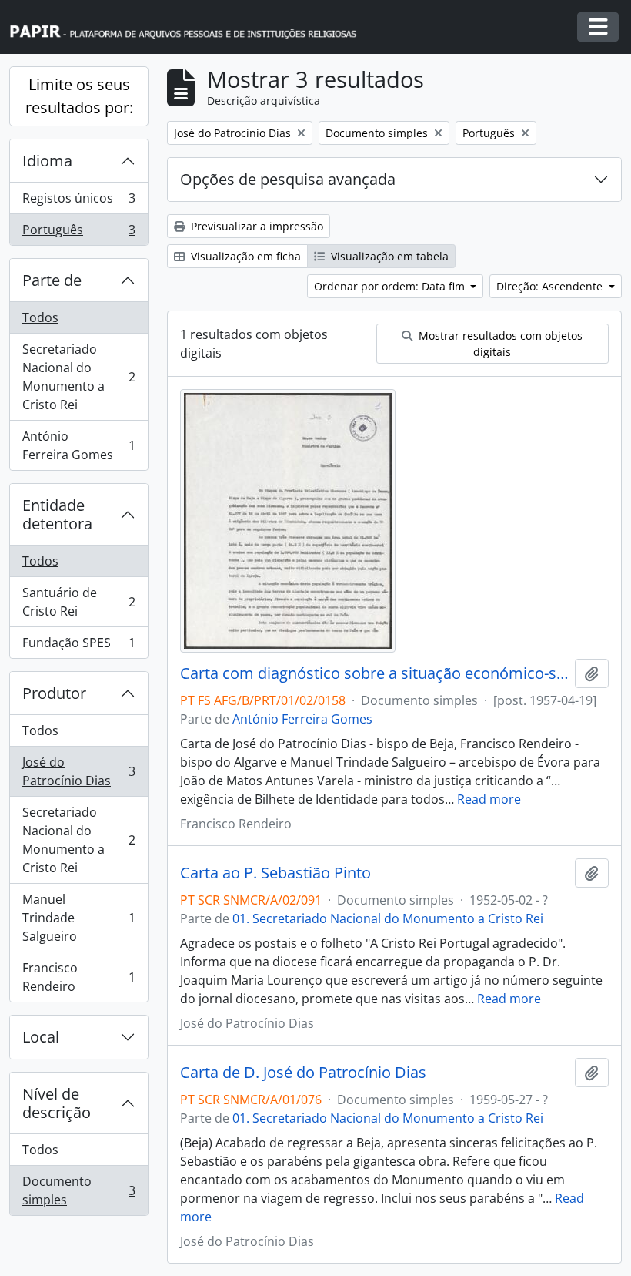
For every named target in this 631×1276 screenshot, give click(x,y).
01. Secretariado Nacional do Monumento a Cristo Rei (387, 918)
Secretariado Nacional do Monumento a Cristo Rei (78, 377)
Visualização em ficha (244, 256)
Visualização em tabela (388, 256)
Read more (489, 799)
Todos (40, 317)
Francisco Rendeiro (78, 977)
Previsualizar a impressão (255, 226)
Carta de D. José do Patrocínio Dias (303, 1072)
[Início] (190, 27)
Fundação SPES (78, 646)
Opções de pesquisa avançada (288, 179)
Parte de (52, 280)
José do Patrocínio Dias (78, 771)
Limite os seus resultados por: (79, 96)
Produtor (54, 693)
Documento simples (78, 1190)
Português (78, 233)
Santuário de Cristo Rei (78, 602)
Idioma (47, 160)
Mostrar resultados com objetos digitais (499, 343)
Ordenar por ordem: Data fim (391, 286)
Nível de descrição (56, 1103)
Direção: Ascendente (551, 286)
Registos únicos (78, 202)
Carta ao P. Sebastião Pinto (275, 873)
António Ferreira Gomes (78, 445)
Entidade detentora (57, 514)
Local (40, 1036)
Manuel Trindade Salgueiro (78, 918)
